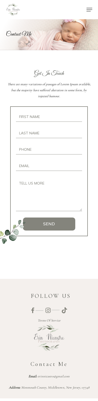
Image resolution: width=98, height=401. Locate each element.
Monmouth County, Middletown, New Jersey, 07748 (55, 387)
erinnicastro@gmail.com (54, 376)
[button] (89, 9)
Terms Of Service (49, 320)
